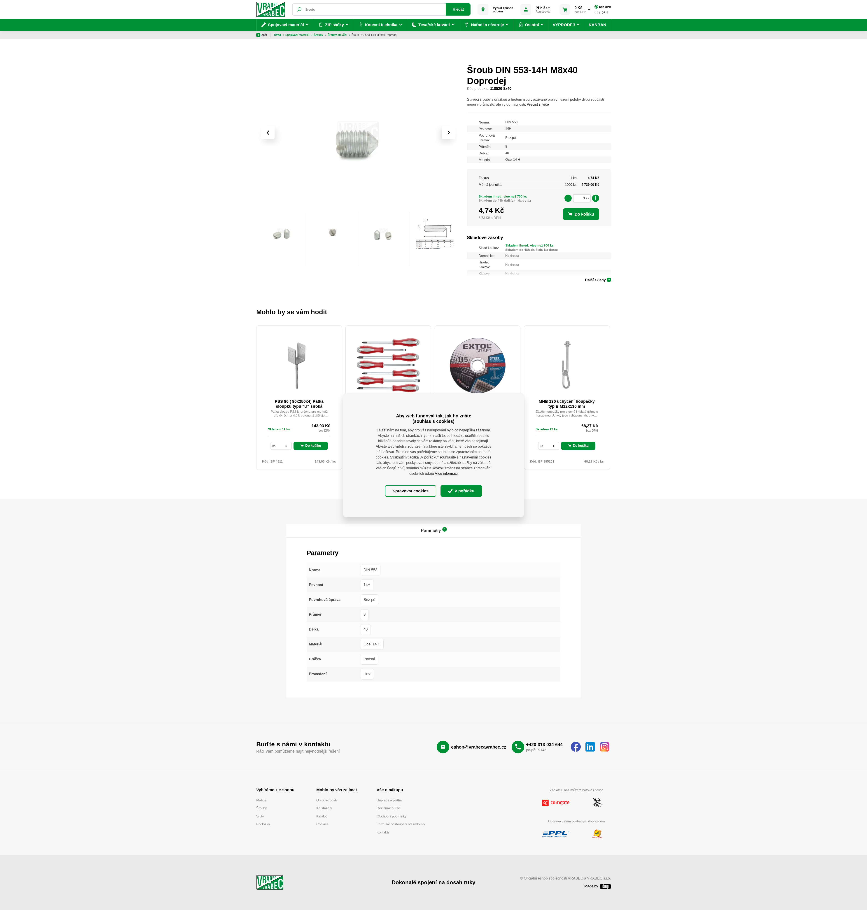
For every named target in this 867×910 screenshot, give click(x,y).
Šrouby (319, 35)
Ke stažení (324, 808)
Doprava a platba (389, 800)
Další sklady (595, 280)
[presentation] (268, 132)
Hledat (458, 9)
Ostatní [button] (532, 25)
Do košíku (313, 445)
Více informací (446, 473)
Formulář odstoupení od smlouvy (401, 824)
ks (587, 198)
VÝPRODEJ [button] (564, 25)
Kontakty (383, 832)
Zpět (264, 35)
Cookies (322, 824)
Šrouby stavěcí (338, 35)
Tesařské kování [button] (434, 25)
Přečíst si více (538, 104)
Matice (261, 800)
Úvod (278, 35)
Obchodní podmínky (392, 816)
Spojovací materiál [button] (286, 25)
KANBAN (597, 25)
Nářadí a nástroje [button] (487, 25)
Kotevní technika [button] (381, 25)
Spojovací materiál (297, 35)
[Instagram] (604, 747)
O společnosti (326, 800)
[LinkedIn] (590, 747)
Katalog (321, 816)
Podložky (263, 824)
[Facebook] (575, 747)
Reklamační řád (388, 808)
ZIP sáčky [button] (334, 25)
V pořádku (463, 491)
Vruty (260, 816)
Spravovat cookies (411, 491)
